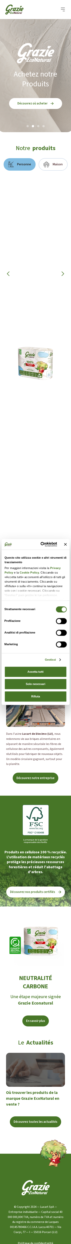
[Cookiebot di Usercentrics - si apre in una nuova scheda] (42, 544)
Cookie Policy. (29, 572)
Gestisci (50, 659)
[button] (63, 9)
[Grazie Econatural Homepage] (16, 10)
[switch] (61, 621)
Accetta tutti (35, 671)
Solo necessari (35, 684)
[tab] (20, 164)
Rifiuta (35, 696)
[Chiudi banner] (65, 544)
